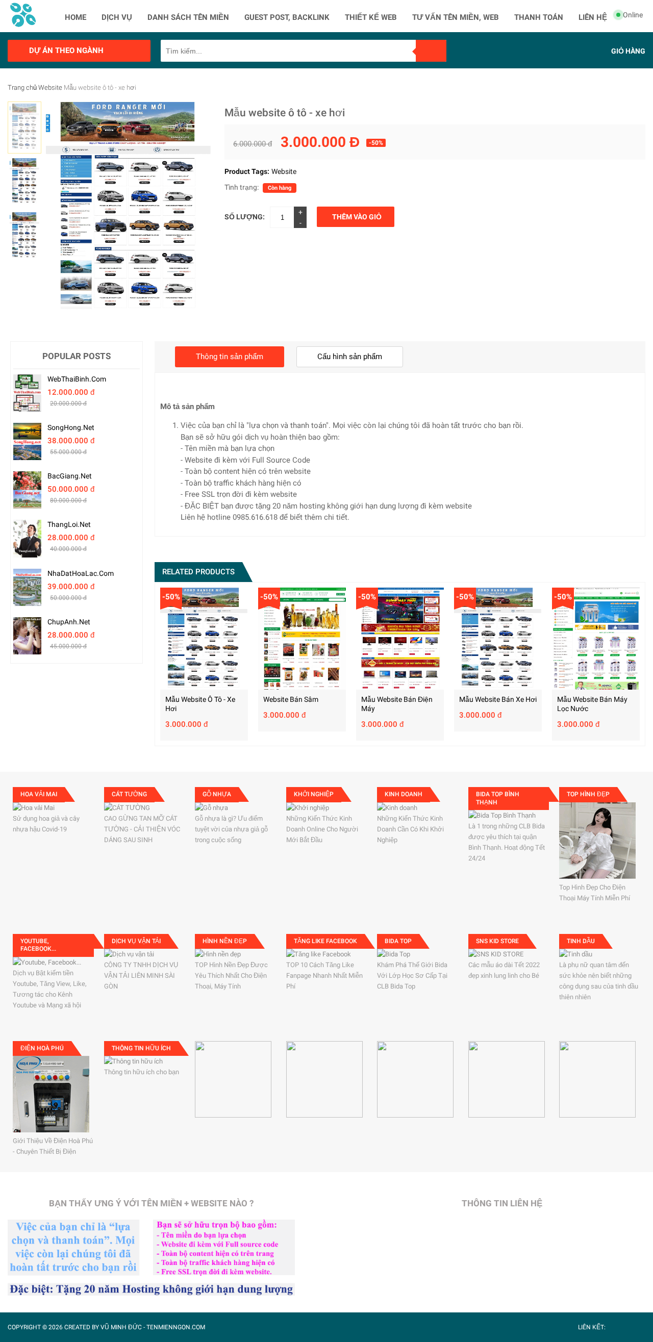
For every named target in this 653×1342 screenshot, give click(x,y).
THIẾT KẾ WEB (371, 17)
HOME (75, 17)
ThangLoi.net (69, 524)
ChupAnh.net (68, 622)
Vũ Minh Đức (121, 1327)
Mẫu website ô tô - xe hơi (200, 704)
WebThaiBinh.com (76, 379)
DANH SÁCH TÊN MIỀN (188, 17)
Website (50, 87)
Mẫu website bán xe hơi (498, 699)
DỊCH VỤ (117, 17)
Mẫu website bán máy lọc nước (592, 704)
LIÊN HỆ (593, 17)
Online (633, 15)
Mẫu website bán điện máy (397, 704)
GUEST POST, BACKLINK (287, 17)
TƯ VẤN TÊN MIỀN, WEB (455, 17)
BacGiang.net (69, 476)
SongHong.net (70, 427)
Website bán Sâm (290, 699)
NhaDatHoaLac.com (80, 573)
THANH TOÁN (538, 17)
